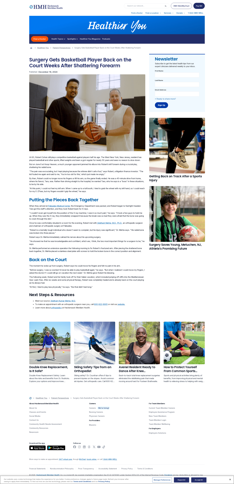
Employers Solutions (157, 433)
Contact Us (34, 420)
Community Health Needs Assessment (45, 424)
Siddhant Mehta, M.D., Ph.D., (109, 223)
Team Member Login (157, 420)
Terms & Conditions (145, 469)
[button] (137, 13)
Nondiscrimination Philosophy (62, 469)
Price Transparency (86, 469)
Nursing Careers (96, 412)
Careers (92, 408)
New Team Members (157, 416)
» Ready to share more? (165, 99)
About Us (33, 408)
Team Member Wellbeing (159, 424)
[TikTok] (103, 446)
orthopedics (56, 307)
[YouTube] (99, 446)
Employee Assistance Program (162, 412)
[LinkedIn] (84, 446)
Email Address (160, 90)
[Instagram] (79, 446)
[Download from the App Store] (37, 447)
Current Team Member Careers (162, 408)
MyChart (82, 459)
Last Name (159, 80)
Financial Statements (37, 469)
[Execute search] (167, 5)
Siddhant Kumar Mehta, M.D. (63, 301)
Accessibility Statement (107, 469)
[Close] (230, 479)
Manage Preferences (162, 480)
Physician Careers (97, 416)
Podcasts (106, 39)
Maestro (92, 425)
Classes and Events (37, 412)
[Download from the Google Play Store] (56, 447)
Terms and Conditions (82, 481)
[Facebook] (74, 446)
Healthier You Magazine (90, 39)
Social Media (34, 416)
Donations (168, 475)
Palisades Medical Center (59, 206)
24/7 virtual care (65, 459)
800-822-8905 (101, 304)
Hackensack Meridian (47, 475)
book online (91, 459)
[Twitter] (94, 446)
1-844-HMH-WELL (110, 459)
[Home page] (31, 48)
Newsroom (33, 432)
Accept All (199, 480)
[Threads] (89, 446)
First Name (159, 71)
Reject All (181, 480)
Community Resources (38, 428)
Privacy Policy (127, 469)
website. (121, 304)
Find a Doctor (40, 39)
